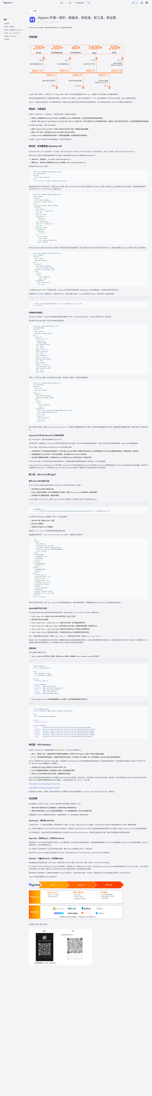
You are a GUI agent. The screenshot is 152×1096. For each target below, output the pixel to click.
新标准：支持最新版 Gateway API (13, 30)
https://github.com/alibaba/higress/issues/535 (44, 784)
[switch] (135, 2)
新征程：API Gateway (10, 36)
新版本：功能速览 (9, 27)
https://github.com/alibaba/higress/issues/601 (44, 788)
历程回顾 (6, 23)
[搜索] (142, 2)
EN (133, 3)
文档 (70, 3)
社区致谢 (6, 39)
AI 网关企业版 (79, 3)
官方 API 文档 (38, 294)
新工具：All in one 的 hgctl (12, 33)
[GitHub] (146, 3)
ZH (136, 3)
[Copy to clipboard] (146, 171)
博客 (88, 3)
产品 (61, 3)
